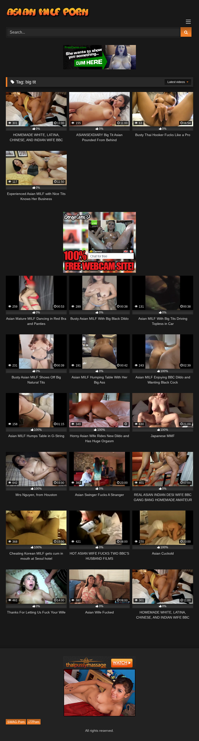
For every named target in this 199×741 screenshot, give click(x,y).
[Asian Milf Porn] (99, 12)
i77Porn (33, 721)
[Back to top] (184, 726)
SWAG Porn (16, 721)
